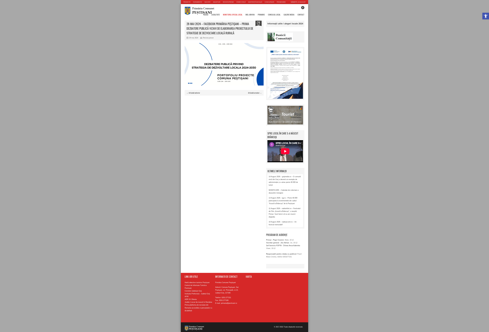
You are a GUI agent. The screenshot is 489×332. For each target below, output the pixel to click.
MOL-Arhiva (250, 14)
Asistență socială (255, 2)
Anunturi (216, 2)
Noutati (207, 2)
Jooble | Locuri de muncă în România (198, 302)
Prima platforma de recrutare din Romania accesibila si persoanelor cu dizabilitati (198, 307)
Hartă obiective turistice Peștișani (197, 282)
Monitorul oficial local (232, 14)
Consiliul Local (274, 14)
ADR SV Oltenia (191, 299)
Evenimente (197, 2)
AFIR (186, 296)
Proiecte (187, 2)
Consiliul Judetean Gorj (193, 291)
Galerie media (289, 14)
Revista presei (228, 2)
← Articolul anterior (193, 92)
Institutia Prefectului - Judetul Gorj (197, 294)
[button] (485, 16)
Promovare (281, 2)
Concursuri (269, 2)
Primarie (261, 14)
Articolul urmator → (255, 92)
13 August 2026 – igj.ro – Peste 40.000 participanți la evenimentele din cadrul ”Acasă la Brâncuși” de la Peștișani (283, 200)
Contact (300, 14)
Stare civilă (241, 2)
